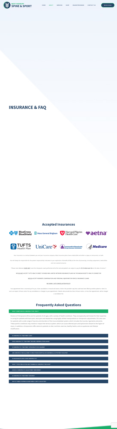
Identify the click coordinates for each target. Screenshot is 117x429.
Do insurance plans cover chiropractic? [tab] (24, 358)
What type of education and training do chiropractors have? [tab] (31, 364)
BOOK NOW (108, 5)
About (51, 5)
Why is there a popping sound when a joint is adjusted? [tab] (29, 381)
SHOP (67, 5)
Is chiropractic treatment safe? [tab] (22, 335)
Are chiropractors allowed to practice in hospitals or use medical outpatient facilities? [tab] (40, 353)
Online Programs (78, 5)
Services (59, 5)
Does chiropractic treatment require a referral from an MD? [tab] (31, 341)
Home (43, 5)
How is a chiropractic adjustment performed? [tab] (26, 370)
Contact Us (92, 5)
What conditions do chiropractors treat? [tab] (25, 311)
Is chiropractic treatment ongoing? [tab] (23, 375)
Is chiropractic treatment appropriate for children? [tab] (28, 347)
